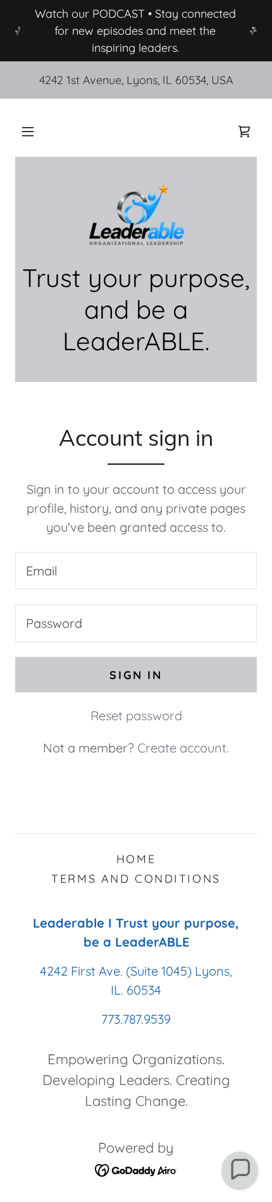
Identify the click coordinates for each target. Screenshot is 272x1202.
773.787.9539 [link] (136, 1019)
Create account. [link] (183, 748)
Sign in (135, 675)
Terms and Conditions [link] (135, 878)
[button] (27, 131)
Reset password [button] (136, 715)
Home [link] (136, 859)
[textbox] (136, 570)
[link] (244, 131)
